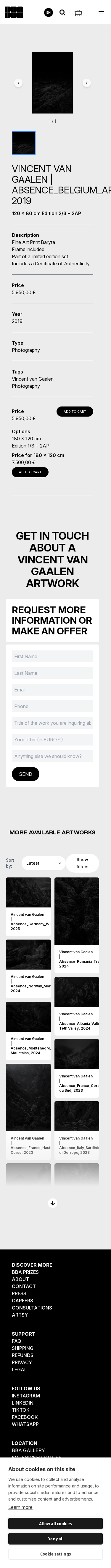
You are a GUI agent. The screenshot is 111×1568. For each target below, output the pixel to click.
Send (25, 774)
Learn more (20, 1507)
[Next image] (87, 83)
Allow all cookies (55, 1523)
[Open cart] (78, 12)
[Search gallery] (62, 12)
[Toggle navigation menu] (101, 12)
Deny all (55, 1539)
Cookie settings (55, 1554)
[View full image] (44, 902)
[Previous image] (18, 83)
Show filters (82, 863)
